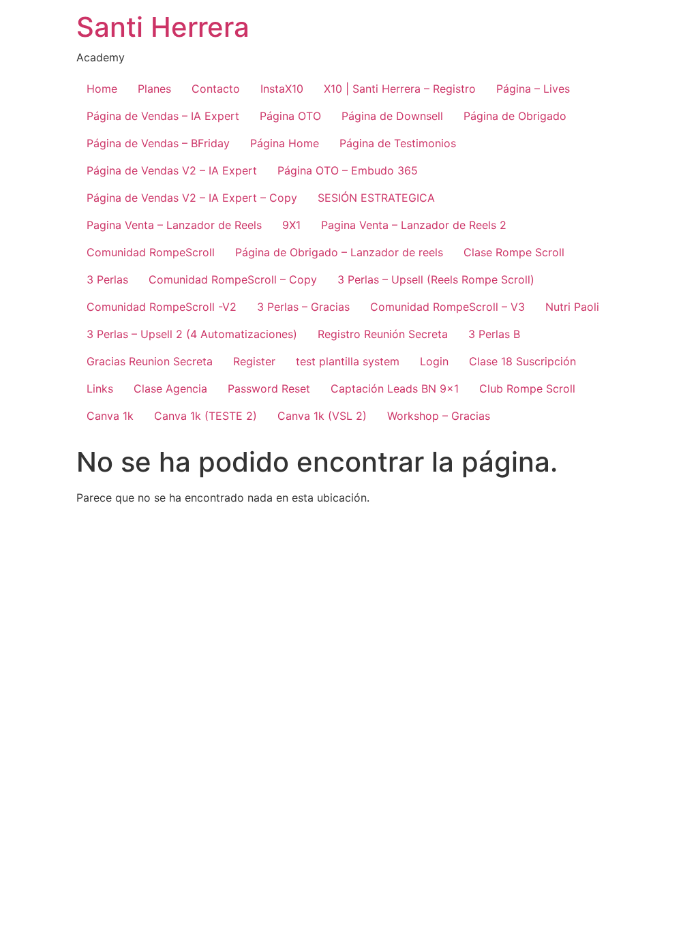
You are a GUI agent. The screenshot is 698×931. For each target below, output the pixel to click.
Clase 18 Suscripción (522, 361)
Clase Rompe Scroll (514, 252)
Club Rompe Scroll (527, 388)
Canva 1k (110, 416)
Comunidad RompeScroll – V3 (447, 307)
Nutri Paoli (572, 307)
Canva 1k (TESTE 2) (205, 416)
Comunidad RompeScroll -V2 (162, 307)
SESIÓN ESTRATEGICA (376, 197)
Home (102, 88)
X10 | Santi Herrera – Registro (400, 88)
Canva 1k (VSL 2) (322, 416)
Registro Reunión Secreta (383, 334)
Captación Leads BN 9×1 (395, 388)
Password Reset (269, 388)
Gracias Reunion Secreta (150, 361)
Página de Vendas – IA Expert (163, 116)
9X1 (291, 225)
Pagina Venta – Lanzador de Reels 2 (413, 225)
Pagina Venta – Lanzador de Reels (174, 225)
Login (434, 361)
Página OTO (290, 116)
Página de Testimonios (397, 143)
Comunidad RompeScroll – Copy (233, 279)
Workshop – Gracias (438, 416)
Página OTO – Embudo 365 (347, 170)
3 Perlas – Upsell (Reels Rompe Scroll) (435, 279)
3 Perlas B (494, 334)
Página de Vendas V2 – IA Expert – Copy (192, 197)
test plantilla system (347, 361)
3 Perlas (107, 279)
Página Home (284, 143)
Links (100, 388)
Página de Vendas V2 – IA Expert (172, 170)
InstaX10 (281, 88)
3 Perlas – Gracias (303, 307)
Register (254, 361)
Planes (154, 88)
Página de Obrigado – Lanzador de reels (339, 252)
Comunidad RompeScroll (151, 252)
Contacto (216, 88)
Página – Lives (533, 88)
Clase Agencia (170, 388)
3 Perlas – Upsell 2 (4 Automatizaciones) (192, 334)
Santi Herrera (162, 27)
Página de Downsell (392, 116)
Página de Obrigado (515, 116)
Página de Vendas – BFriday (158, 143)
